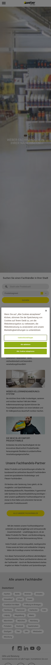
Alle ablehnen (25, 344)
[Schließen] (46, 311)
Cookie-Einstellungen (25, 338)
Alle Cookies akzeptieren (26, 351)
